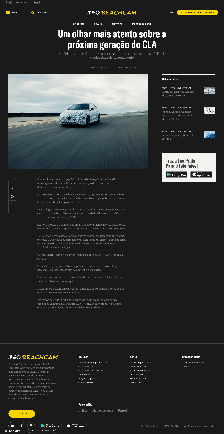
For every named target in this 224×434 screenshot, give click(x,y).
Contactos (135, 382)
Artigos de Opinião (87, 378)
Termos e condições (139, 370)
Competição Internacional (176, 88)
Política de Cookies (139, 366)
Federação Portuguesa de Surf (93, 362)
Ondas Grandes (85, 382)
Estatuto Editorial (138, 378)
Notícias (185, 366)
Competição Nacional (88, 366)
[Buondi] (37, 2)
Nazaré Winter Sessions (193, 362)
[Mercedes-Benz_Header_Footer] (23, 2)
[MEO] (9, 2)
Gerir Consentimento (151, 426)
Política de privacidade (140, 362)
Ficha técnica (136, 374)
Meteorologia (84, 374)
